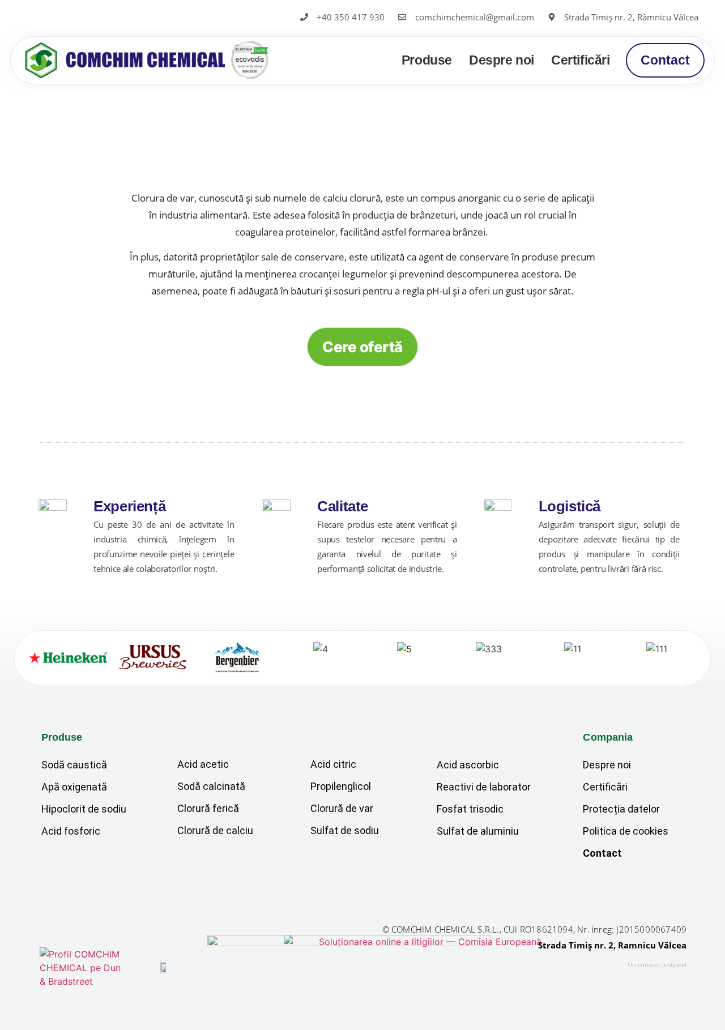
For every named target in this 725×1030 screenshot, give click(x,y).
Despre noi (501, 60)
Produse (427, 60)
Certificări (580, 60)
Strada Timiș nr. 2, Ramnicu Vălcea (612, 945)
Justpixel (674, 964)
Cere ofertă (362, 347)
